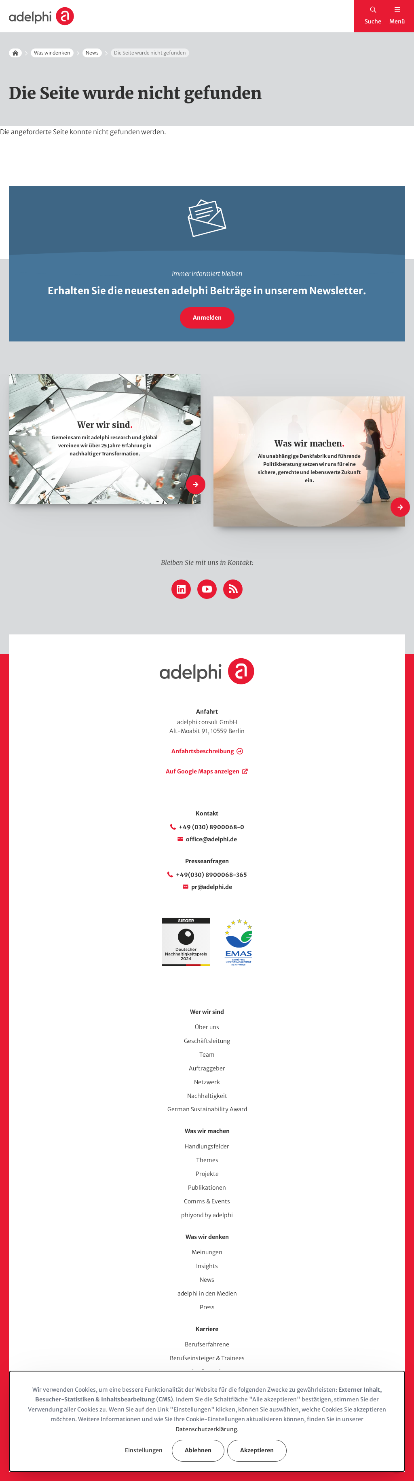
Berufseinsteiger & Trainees (207, 1358)
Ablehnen (198, 1450)
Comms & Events (207, 1201)
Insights (207, 1266)
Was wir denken (52, 53)
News (92, 53)
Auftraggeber (207, 1068)
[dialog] (207, 1421)
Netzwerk (207, 1082)
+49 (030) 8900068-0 (211, 827)
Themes (207, 1160)
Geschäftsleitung (207, 1041)
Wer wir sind (207, 1011)
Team (207, 1054)
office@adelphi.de (211, 839)
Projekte (207, 1174)
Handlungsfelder (207, 1146)
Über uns (207, 1027)
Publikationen (207, 1187)
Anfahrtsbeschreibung (202, 751)
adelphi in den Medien (207, 1293)
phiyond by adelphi (207, 1215)
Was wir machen (207, 1131)
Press (207, 1307)
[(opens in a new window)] (238, 964)
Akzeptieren (257, 1450)
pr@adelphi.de (211, 887)
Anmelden (207, 317)
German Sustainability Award (207, 1109)
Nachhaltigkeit (207, 1096)
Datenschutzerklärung (206, 1429)
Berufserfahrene (207, 1344)
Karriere (207, 1329)
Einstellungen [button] (144, 1450)
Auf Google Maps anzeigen (202, 771)
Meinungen (207, 1252)
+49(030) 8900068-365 (211, 874)
